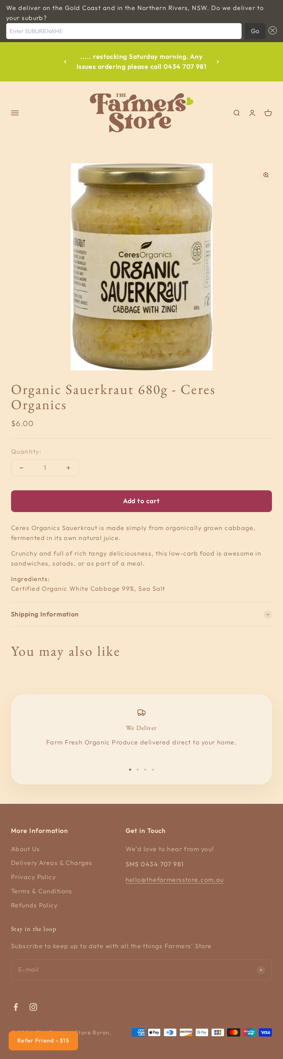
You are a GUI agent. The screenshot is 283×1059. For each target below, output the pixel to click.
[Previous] (65, 62)
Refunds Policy (34, 905)
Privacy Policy (33, 877)
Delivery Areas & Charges (51, 863)
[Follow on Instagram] (33, 1007)
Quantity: (26, 451)
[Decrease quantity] (21, 468)
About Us (25, 849)
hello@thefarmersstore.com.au (175, 880)
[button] (271, 31)
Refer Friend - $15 (43, 1040)
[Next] (218, 62)
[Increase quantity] (68, 468)
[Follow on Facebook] (15, 1007)
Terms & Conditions (41, 891)
